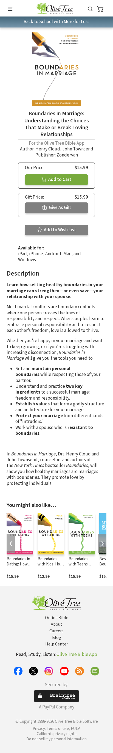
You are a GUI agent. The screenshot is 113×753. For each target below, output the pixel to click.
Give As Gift (59, 207)
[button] (90, 9)
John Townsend (77, 149)
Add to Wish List (59, 230)
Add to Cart (59, 179)
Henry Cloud (47, 149)
